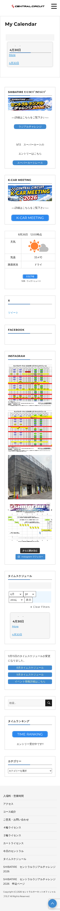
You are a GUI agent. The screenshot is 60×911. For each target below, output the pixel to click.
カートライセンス (13, 843)
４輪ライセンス (12, 827)
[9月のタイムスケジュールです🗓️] (30, 385)
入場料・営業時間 (13, 795)
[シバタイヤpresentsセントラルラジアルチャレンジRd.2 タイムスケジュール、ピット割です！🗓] (30, 523)
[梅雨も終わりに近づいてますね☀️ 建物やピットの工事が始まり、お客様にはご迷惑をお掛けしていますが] (30, 477)
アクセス (8, 803)
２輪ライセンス (12, 835)
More (12, 54)
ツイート (13, 312)
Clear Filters (41, 606)
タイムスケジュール (14, 859)
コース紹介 (9, 811)
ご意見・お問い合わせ (16, 819)
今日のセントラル (13, 851)
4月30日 (14, 62)
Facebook (16, 329)
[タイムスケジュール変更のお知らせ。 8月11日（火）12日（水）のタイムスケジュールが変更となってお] (30, 431)
